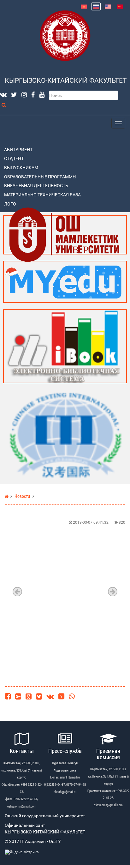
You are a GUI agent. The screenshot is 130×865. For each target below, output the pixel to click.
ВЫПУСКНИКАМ (21, 167)
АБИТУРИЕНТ (18, 149)
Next (112, 591)
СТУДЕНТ (14, 158)
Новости (22, 496)
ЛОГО (10, 204)
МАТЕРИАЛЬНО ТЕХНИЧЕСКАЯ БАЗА (42, 195)
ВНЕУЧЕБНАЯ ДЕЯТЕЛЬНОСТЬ (36, 185)
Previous (17, 591)
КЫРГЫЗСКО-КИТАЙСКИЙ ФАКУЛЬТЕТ (66, 80)
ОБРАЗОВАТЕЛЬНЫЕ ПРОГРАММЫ (40, 177)
